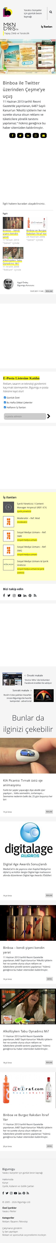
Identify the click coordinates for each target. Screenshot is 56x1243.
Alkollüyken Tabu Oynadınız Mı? (12, 262)
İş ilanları (9, 497)
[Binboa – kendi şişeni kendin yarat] (28, 922)
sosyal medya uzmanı (27, 540)
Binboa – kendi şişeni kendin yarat (11, 233)
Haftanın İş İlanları (16, 407)
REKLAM (49, 291)
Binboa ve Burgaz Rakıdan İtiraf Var (36, 232)
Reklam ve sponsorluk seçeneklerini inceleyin (24, 1234)
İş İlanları (46, 26)
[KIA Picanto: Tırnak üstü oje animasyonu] (28, 755)
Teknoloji (23, 1221)
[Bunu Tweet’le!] (20, 135)
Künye (5, 1182)
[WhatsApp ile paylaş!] (36, 135)
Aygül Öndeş (22, 282)
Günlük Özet (13, 397)
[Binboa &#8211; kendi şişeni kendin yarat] (13, 223)
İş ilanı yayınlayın (10, 1231)
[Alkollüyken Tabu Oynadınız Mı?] (13, 253)
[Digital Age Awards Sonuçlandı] (28, 839)
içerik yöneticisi (24, 511)
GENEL (49, 979)
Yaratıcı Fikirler (9, 1211)
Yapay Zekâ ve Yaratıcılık (16, 33)
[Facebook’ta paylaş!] (12, 135)
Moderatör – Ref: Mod (28, 518)
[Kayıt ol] (48, 416)
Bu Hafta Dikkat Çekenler (20, 402)
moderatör (22, 522)
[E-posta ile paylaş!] (43, 135)
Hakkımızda (7, 1179)
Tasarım (14, 1221)
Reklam (5, 1221)
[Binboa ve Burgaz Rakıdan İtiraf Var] (36, 223)
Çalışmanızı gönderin (12, 1228)
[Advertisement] (28, 457)
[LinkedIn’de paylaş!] (28, 135)
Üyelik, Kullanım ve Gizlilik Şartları (18, 1186)
